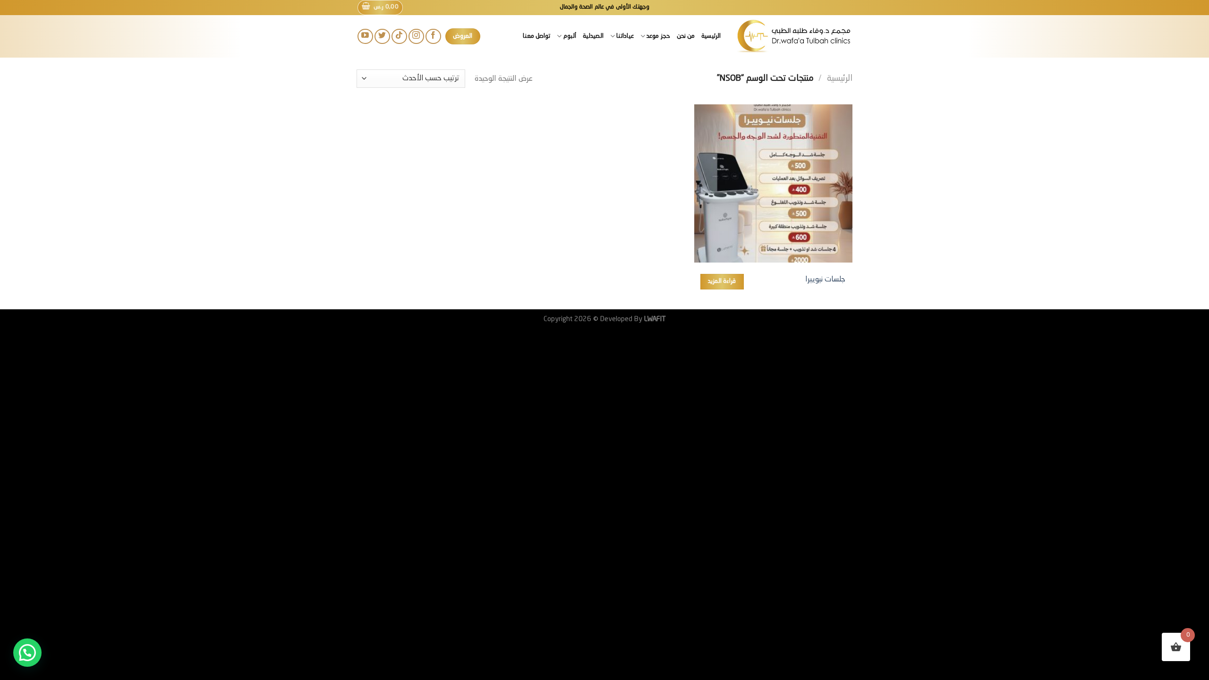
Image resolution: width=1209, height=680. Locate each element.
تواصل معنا (536, 36)
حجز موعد (658, 36)
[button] (27, 652)
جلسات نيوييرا (825, 279)
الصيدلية (593, 36)
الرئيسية (711, 36)
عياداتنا (625, 36)
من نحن (686, 36)
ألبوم (569, 36)
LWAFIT (654, 319)
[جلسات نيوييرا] (773, 183)
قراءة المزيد (722, 281)
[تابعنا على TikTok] (399, 36)
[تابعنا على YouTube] (365, 36)
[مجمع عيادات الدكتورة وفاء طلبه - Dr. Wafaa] (793, 36)
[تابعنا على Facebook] (433, 36)
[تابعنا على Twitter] (382, 36)
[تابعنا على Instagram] (416, 36)
